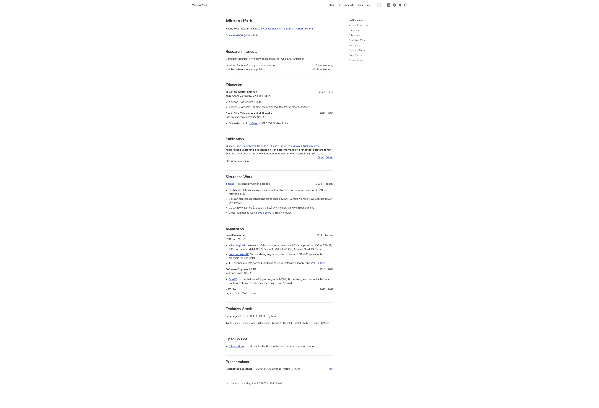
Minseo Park (233, 146)
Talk (330, 368)
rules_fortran (236, 346)
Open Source (356, 55)
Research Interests (358, 25)
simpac (230, 183)
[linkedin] (389, 5)
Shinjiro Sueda (278, 146)
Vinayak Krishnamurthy (306, 146)
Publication (354, 35)
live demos (264, 212)
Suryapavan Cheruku (255, 146)
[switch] (379, 5)
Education (354, 30)
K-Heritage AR (237, 245)
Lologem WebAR (239, 254)
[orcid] (394, 5)
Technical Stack (357, 50)
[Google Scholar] (400, 5)
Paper (320, 157)
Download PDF (234, 35)
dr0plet (253, 123)
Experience (354, 45)
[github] (406, 5)
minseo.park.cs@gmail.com (266, 28)
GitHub (299, 28)
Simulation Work (357, 40)
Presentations (356, 60)
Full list (321, 263)
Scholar (309, 28)
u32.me (288, 28)
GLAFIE (233, 279)
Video (329, 157)
